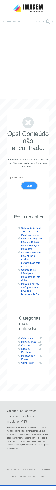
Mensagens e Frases (28, 357)
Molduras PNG (28, 341)
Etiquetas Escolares (26, 350)
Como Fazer (27, 362)
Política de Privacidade (27, 476)
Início (14, 476)
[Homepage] (28, 8)
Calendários (27, 338)
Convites (25, 345)
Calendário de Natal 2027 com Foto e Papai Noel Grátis (31, 231)
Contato (41, 476)
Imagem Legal (10, 469)
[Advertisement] (28, 60)
